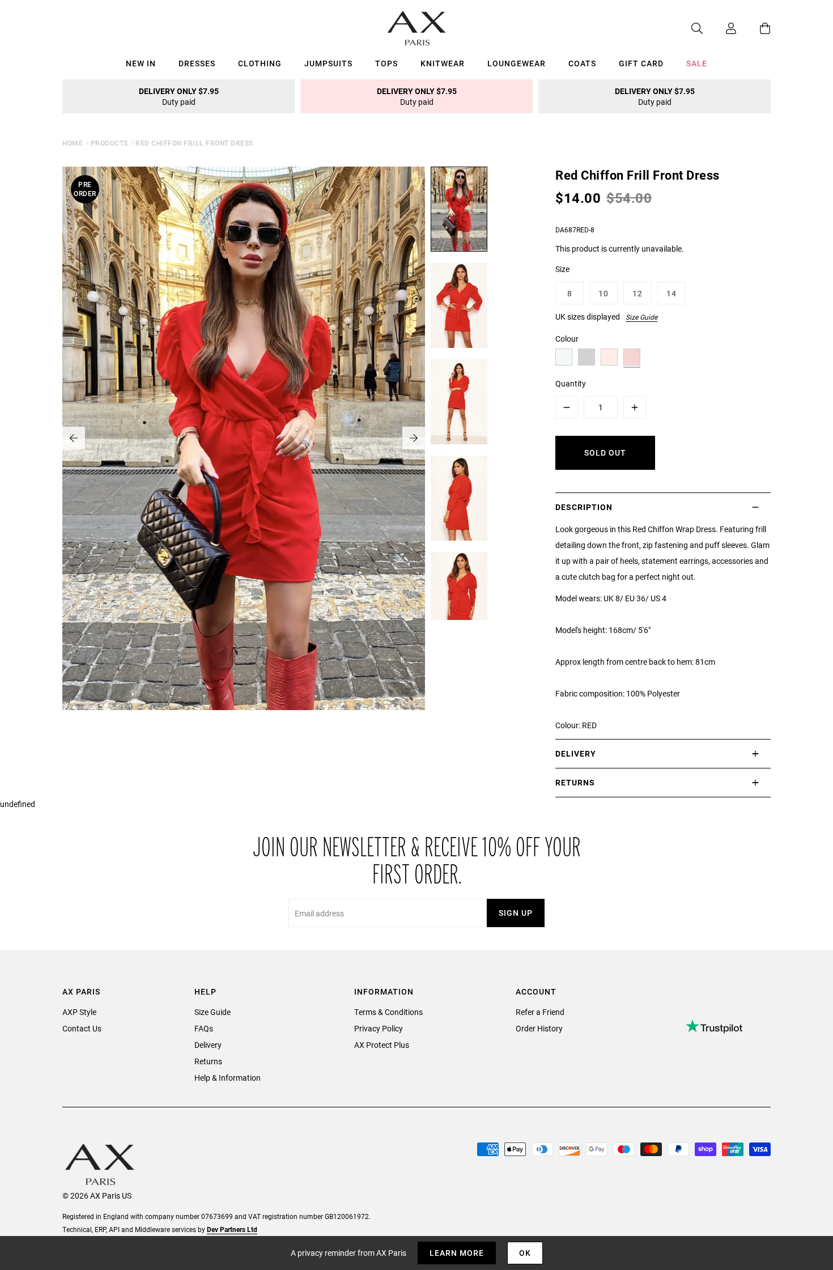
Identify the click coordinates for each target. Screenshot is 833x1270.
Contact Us (81, 1028)
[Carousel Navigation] (243, 438)
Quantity (570, 383)
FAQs (203, 1028)
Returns (208, 1061)
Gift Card (641, 63)
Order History (539, 1028)
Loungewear (516, 63)
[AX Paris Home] (417, 28)
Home (72, 142)
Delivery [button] (575, 753)
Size (562, 269)
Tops (386, 63)
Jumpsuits (328, 63)
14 (671, 293)
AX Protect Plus (381, 1044)
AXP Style (79, 1011)
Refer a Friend (540, 1011)
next (413, 438)
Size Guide (641, 316)
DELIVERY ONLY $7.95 (179, 96)
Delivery (208, 1044)
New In (141, 63)
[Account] (720, 28)
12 (637, 293)
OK (525, 1252)
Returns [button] (575, 782)
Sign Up (516, 912)
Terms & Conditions (388, 1011)
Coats (582, 63)
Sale (696, 63)
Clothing (260, 63)
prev (73, 438)
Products (109, 142)
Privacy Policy (378, 1028)
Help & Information (227, 1077)
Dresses (196, 63)
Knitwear (442, 63)
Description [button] (584, 507)
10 (603, 293)
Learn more (457, 1252)
